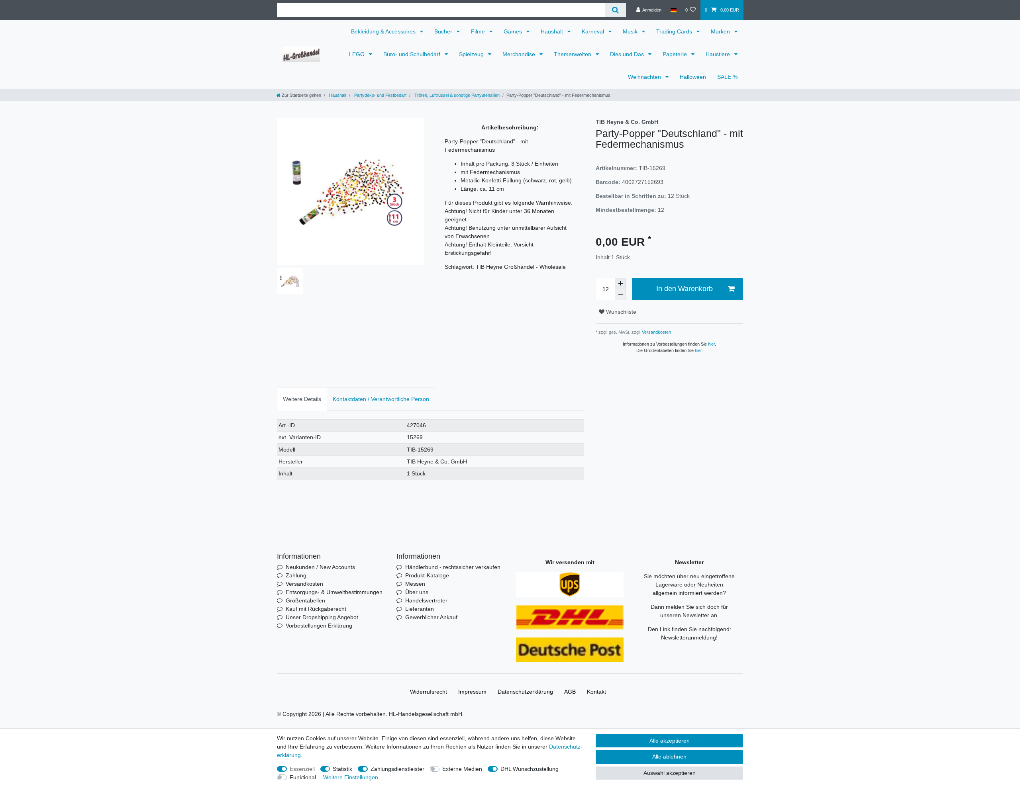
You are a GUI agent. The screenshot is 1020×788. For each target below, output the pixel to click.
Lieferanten (419, 609)
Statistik (342, 769)
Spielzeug (472, 54)
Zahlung (296, 575)
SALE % (727, 77)
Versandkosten (656, 332)
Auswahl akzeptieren (669, 773)
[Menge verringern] (620, 294)
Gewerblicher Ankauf (431, 617)
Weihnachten (645, 77)
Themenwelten (573, 54)
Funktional (303, 777)
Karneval (594, 31)
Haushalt (553, 31)
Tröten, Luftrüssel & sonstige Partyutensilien (456, 95)
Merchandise (519, 54)
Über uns (416, 592)
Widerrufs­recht (428, 691)
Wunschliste (620, 312)
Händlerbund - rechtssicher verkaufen (452, 567)
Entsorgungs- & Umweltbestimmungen (334, 592)
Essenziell (302, 769)
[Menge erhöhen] (620, 283)
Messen (415, 584)
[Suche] (615, 10)
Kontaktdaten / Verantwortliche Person (381, 399)
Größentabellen (305, 600)
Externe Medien (462, 769)
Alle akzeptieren (669, 740)
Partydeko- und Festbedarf (379, 95)
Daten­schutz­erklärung (525, 691)
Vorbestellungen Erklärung (319, 625)
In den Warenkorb (684, 289)
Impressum (472, 691)
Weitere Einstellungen (350, 777)
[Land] (673, 10)
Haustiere (719, 54)
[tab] (302, 399)
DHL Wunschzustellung (529, 769)
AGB (570, 691)
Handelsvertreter (426, 600)
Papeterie (675, 54)
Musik (631, 31)
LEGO (357, 54)
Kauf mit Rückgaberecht (316, 609)
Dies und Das (627, 54)
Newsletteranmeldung (688, 637)
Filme (478, 31)
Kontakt (596, 691)
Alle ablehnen (669, 756)
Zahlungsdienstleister (397, 769)
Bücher (444, 31)
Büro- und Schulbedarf (412, 54)
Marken (721, 31)
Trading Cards (675, 31)
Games (514, 31)
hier (711, 344)
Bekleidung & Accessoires (384, 31)
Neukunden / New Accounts (320, 567)
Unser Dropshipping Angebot (322, 617)
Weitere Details (302, 399)
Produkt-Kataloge (427, 575)
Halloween (693, 77)
